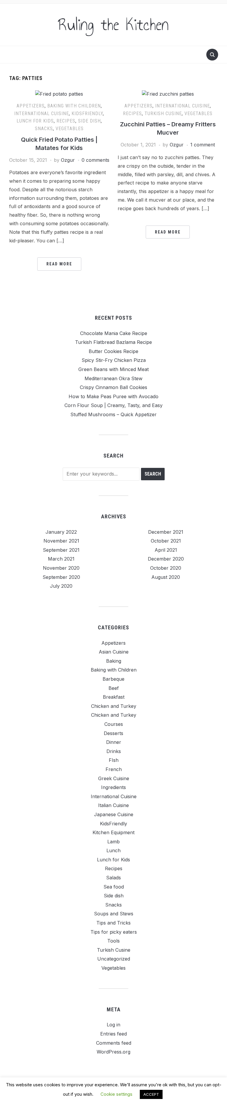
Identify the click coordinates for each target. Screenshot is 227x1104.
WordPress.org (113, 1052)
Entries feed (113, 1034)
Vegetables (70, 128)
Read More (59, 264)
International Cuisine (41, 113)
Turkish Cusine (163, 113)
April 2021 (166, 550)
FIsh (114, 760)
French (114, 769)
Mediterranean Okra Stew (113, 378)
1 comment (202, 145)
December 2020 (166, 559)
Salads (113, 878)
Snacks (44, 128)
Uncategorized (113, 959)
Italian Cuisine (113, 805)
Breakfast (113, 697)
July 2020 (61, 586)
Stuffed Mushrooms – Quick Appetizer (113, 414)
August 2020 (165, 577)
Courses (113, 724)
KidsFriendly (87, 113)
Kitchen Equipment (113, 832)
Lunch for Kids (35, 121)
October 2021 (166, 541)
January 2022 (61, 532)
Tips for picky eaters (113, 932)
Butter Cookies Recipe (113, 351)
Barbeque (113, 679)
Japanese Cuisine (113, 814)
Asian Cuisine (114, 652)
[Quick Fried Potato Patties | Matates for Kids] (59, 94)
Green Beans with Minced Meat (113, 369)
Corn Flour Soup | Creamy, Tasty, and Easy (113, 405)
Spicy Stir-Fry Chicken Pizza (114, 360)
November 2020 (61, 568)
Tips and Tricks (113, 923)
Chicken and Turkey (113, 706)
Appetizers (31, 106)
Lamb (113, 842)
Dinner (113, 742)
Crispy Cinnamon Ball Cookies (113, 387)
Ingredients (113, 787)
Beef (113, 688)
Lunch (113, 850)
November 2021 (61, 541)
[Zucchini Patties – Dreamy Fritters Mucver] (168, 94)
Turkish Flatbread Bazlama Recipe (113, 342)
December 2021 (165, 532)
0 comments (95, 160)
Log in (113, 1025)
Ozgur (68, 160)
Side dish (89, 121)
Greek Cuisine (113, 778)
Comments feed (113, 1043)
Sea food (113, 887)
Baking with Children (74, 106)
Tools (113, 941)
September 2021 (61, 550)
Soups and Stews (113, 914)
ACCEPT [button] (151, 1094)
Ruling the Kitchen (113, 24)
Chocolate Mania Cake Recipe (113, 333)
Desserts (113, 733)
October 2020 (165, 568)
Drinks (113, 751)
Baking (113, 661)
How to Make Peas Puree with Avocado (113, 396)
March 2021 (61, 559)
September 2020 (61, 577)
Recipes (65, 121)
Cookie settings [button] (116, 1094)
